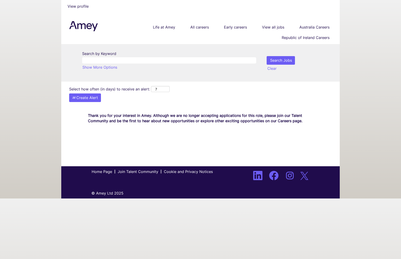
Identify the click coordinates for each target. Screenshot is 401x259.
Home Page (102, 171)
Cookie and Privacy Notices (188, 171)
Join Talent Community (138, 171)
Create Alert (86, 97)
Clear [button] (272, 68)
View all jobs (273, 27)
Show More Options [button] (99, 67)
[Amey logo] (83, 26)
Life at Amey (164, 27)
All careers (199, 27)
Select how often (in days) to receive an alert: (109, 89)
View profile (78, 6)
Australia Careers (314, 27)
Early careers (235, 27)
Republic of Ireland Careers (306, 37)
